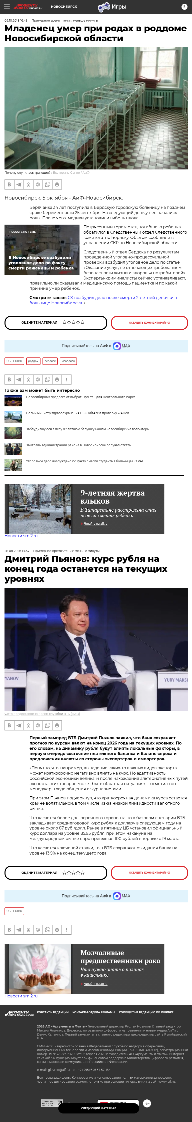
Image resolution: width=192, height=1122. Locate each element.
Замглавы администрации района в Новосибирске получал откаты (78, 445)
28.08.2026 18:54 (16, 551)
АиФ (86, 172)
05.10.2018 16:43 (16, 20)
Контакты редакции (52, 1012)
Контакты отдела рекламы (93, 1012)
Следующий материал (98, 1108)
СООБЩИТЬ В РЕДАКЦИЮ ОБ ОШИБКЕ (146, 1012)
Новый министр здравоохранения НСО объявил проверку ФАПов (77, 413)
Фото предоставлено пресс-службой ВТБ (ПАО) (42, 714)
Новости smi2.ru (21, 535)
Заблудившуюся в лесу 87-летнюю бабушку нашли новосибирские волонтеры (87, 429)
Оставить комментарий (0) (149, 322)
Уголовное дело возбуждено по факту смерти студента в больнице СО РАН (85, 461)
